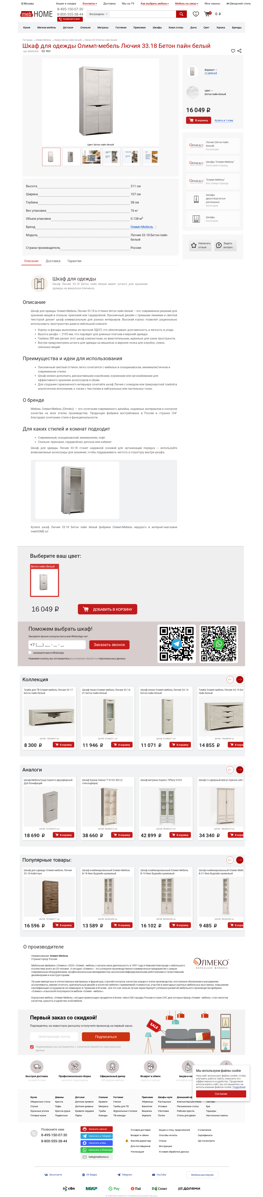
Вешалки (147, 1111)
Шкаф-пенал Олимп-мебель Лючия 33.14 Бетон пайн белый (164, 691)
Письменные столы (188, 1106)
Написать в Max (97, 1143)
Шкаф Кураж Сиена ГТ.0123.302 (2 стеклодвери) (102, 782)
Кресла (59, 1101)
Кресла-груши (62, 1111)
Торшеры (211, 1111)
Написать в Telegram (100, 1136)
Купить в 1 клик (224, 120)
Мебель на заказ (185, 3)
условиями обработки (85, 658)
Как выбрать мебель (154, 3)
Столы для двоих (186, 1115)
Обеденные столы (40, 1101)
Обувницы (147, 1101)
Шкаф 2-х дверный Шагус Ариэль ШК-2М (223, 780)
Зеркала (146, 1115)
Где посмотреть (206, 1140)
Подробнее (239, 1087)
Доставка (109, 3)
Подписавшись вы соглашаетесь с (78, 1048)
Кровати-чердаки (84, 1111)
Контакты (89, 3)
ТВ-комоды (119, 1115)
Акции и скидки (66, 3)
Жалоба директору (141, 1140)
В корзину (201, 120)
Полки (161, 1115)
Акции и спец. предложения (174, 1130)
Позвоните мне (71, 19)
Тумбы (102, 1111)
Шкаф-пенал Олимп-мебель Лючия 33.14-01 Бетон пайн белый (106, 691)
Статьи (162, 1140)
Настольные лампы (217, 1115)
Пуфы (58, 1106)
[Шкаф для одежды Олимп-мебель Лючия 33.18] (71, 157)
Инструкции (165, 1146)
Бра (208, 1106)
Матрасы (103, 1106)
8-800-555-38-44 (70, 14)
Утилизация (137, 1151)
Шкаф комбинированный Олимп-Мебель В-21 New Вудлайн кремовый (223, 872)
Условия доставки (141, 1130)
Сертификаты (205, 1135)
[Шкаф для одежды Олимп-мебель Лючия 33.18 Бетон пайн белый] (51, 157)
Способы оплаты (168, 1135)
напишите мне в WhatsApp (48, 652)
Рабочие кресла (185, 1111)
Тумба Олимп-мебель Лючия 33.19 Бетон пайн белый (223, 691)
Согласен (221, 1094)
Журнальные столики (125, 1111)
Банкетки (147, 1106)
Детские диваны (84, 1106)
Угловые (162, 1106)
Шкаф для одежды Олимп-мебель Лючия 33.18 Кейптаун (48, 872)
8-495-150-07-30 (70, 9)
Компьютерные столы (189, 1101)
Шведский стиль (240, 3)
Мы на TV (128, 3)
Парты (78, 1115)
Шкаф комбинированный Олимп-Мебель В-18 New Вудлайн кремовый (106, 872)
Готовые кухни (38, 1115)
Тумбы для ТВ (121, 1106)
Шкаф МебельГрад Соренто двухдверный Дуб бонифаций (48, 782)
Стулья (34, 1106)
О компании (204, 1130)
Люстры (210, 1101)
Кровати (103, 1101)
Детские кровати (84, 1101)
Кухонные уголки (39, 1111)
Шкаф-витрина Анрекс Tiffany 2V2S (161, 780)
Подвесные (61, 1115)
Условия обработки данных (174, 1151)
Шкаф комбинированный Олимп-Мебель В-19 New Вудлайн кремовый (164, 872)
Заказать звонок (109, 644)
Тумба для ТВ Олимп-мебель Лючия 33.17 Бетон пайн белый (48, 691)
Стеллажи (163, 1111)
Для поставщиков (140, 1146)
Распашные (164, 1101)
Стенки (117, 1101)
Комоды (103, 1115)
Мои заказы (212, 3)
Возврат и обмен (140, 1135)
